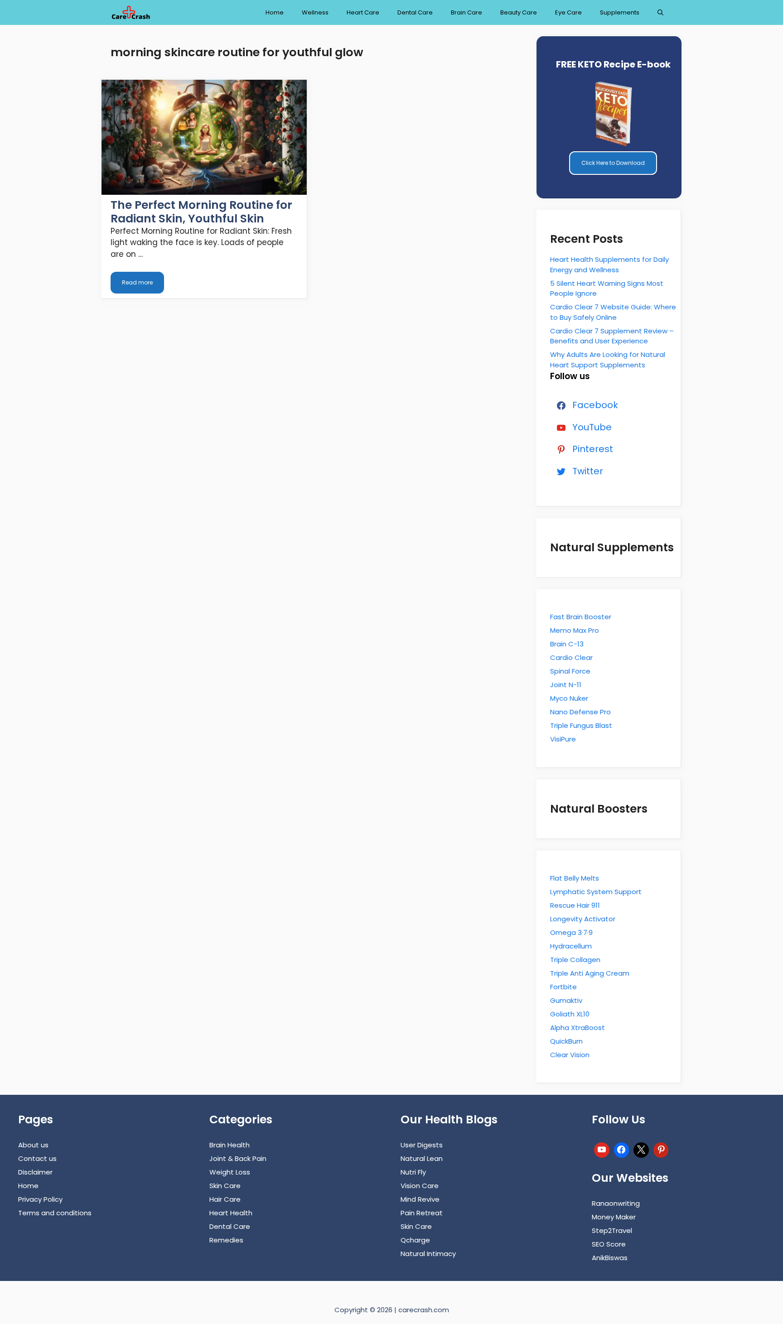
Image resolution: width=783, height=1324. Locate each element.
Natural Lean (422, 1158)
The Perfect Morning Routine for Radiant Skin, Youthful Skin (201, 211)
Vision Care (420, 1185)
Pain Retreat (422, 1213)
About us (33, 1145)
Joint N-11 (565, 684)
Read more (137, 282)
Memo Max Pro (574, 630)
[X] (641, 1149)
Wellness (315, 12)
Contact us (37, 1158)
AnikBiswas (610, 1257)
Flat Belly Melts (574, 878)
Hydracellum (571, 946)
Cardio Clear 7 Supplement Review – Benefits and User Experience (612, 336)
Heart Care (363, 12)
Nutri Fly (413, 1172)
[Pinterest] (661, 1149)
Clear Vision (570, 1054)
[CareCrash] (130, 12)
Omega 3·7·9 (571, 932)
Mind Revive (420, 1199)
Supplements (619, 12)
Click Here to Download (613, 163)
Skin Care (225, 1185)
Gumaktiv (566, 1000)
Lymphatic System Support (596, 891)
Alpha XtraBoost (577, 1027)
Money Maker (614, 1217)
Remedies (226, 1240)
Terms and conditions (55, 1213)
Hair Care (225, 1199)
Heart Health (230, 1213)
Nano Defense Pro (580, 712)
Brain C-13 (567, 644)
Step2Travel (612, 1230)
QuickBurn (566, 1041)
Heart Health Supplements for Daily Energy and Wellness (609, 264)
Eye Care (568, 12)
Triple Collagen (575, 959)
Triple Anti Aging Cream (589, 973)
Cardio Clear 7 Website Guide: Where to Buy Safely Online (613, 312)
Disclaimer (35, 1172)
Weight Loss (229, 1172)
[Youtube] (602, 1149)
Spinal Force (570, 671)
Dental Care (415, 12)
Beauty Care (518, 12)
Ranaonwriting (616, 1203)
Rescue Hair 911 (575, 905)
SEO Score (609, 1244)
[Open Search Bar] (660, 12)
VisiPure (563, 739)
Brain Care (466, 12)
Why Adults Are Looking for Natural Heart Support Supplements (607, 360)
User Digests (422, 1145)
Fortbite (563, 987)
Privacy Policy (40, 1199)
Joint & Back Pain (237, 1158)
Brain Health (229, 1145)
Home (275, 12)
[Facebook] (622, 1149)
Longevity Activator (582, 919)
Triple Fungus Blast (581, 725)
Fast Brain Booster (580, 616)
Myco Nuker (569, 698)
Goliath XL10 (570, 1014)
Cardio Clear (571, 657)
